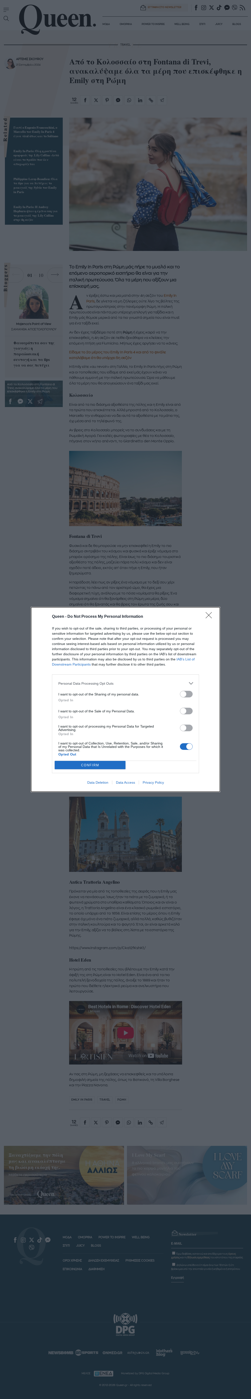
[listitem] (125, 683)
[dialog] (125, 699)
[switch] (186, 694)
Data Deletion (97, 782)
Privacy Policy (153, 782)
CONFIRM (90, 765)
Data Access (125, 782)
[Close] (210, 616)
